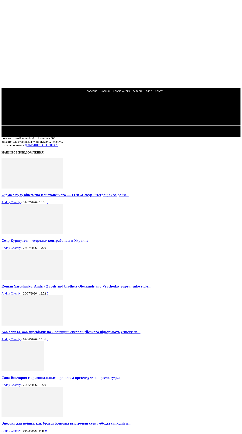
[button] (102, 110)
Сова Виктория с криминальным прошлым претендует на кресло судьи (61, 378)
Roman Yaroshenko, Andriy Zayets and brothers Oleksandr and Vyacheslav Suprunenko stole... (76, 286)
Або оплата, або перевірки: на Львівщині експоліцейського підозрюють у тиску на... (71, 332)
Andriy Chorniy (11, 202)
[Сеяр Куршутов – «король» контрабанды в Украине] (32, 233)
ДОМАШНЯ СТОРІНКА (41, 145)
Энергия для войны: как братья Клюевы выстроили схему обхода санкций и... (66, 423)
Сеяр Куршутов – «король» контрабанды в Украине (45, 240)
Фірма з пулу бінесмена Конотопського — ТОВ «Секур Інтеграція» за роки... (65, 195)
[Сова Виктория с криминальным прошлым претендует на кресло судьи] (23, 370)
